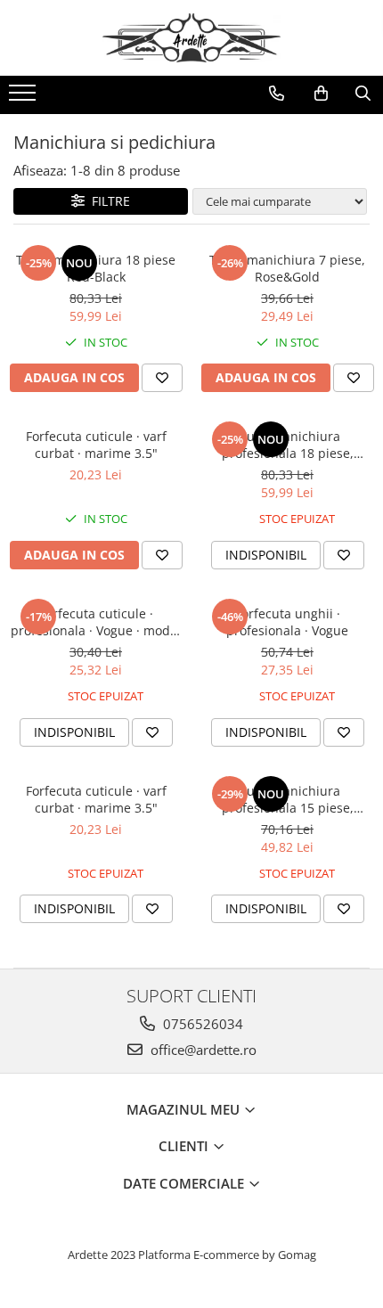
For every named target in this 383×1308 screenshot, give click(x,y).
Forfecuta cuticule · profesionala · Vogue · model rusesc (96, 622)
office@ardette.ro (202, 1050)
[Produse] (24, 98)
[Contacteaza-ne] (277, 93)
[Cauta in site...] (363, 93)
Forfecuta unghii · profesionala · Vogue (287, 622)
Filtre (107, 200)
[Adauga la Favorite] (162, 378)
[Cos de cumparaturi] (321, 93)
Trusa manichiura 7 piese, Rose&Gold (287, 268)
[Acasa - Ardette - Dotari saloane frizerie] (191, 37)
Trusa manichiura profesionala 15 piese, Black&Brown (288, 799)
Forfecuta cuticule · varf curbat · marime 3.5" (96, 445)
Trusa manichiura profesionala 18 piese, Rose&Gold (288, 445)
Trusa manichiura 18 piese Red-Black (95, 268)
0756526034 (201, 1024)
